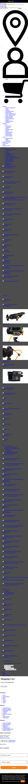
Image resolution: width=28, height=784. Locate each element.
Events (6, 591)
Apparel (7, 119)
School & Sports (9, 132)
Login (6, 79)
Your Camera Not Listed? (11, 669)
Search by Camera (7, 141)
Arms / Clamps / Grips (10, 115)
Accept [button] (22, 781)
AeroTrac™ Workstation (10, 149)
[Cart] (15, 102)
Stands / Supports (9, 116)
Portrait (7, 130)
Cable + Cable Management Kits (12, 448)
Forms (4, 702)
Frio (19, 1)
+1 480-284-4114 (11, 741)
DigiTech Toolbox (7, 675)
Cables (6, 108)
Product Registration (7, 714)
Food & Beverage (9, 129)
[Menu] (3, 104)
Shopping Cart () (6, 145)
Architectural (8, 126)
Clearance (7, 122)
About (4, 695)
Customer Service (6, 707)
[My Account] (15, 77)
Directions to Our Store (5, 738)
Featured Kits (8, 445)
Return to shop (4, 686)
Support (4, 674)
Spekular (16, 1)
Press (4, 698)
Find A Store (5, 143)
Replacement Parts (9, 121)
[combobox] (13, 762)
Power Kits (7, 449)
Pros (4, 673)
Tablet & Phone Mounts (10, 113)
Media (4, 697)
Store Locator (3, 744)
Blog (4, 671)
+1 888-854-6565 (11, 740)
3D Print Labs (8, 150)
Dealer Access (6, 725)
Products (4, 106)
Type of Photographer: (6, 759)
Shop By (5, 123)
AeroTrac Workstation (10, 107)
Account (4, 712)
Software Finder (8, 135)
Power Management (9, 118)
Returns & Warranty (7, 709)
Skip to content (3, 3)
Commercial (8, 127)
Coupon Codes (6, 716)
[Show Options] (26, 762)
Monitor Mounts (8, 117)
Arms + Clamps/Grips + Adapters (12, 157)
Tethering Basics (9, 138)
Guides (6, 139)
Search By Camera (8, 660)
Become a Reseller (7, 722)
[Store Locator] (15, 46)
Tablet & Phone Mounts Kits (11, 452)
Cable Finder (8, 133)
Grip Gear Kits (8, 450)
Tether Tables (8, 112)
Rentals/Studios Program (8, 729)
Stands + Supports (9, 158)
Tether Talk (7, 140)
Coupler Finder (8, 134)
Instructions (5, 711)
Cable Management (9, 111)
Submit (14, 767)
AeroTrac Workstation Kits (11, 447)
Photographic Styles (9, 592)
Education (7, 590)
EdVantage (5, 726)
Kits (6, 124)
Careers (4, 701)
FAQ (4, 715)
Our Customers (6, 696)
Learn (4, 137)
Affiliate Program (6, 727)
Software (7, 110)
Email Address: (4, 752)
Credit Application (7, 724)
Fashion (7, 128)
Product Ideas (6, 717)
